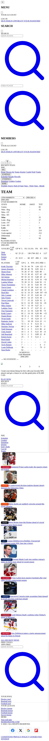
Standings (4, 181)
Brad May (5, 293)
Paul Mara (5, 303)
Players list (10, 172)
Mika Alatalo (6, 306)
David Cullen (6, 342)
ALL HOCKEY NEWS (10, 640)
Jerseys (10, 186)
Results (11, 177)
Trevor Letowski (7, 300)
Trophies (4, 186)
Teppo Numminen (8, 285)
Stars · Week (29, 186)
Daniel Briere (6, 316)
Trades (38, 172)
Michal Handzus (7, 280)
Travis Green (6, 287)
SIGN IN (4, 21)
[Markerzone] (24, 156)
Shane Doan (6, 272)
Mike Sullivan (6, 324)
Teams (17, 172)
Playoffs (17, 177)
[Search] (4, 163)
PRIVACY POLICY (21, 737)
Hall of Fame (19, 186)
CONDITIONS (7, 737)
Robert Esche (3, 258)
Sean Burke (3, 253)
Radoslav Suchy (7, 321)
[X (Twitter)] (20, 730)
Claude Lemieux (7, 290)
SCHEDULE (6, 174)
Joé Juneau (5, 277)
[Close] (2, 12)
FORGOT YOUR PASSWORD (27, 21)
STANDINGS (6, 179)
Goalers (18, 181)
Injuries (23, 172)
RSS (40, 737)
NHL (3, 170)
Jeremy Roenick (7, 269)
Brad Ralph (5, 339)
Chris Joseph (6, 332)
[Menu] (2, 163)
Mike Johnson (6, 274)
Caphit (28, 172)
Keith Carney (6, 313)
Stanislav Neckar (7, 326)
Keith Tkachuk (7, 266)
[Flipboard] (36, 730)
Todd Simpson (6, 329)
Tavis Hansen (6, 345)
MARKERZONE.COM (10, 722)
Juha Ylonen (6, 298)
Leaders (12, 181)
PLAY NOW (6, 379)
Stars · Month (39, 186)
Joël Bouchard (6, 334)
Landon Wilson (7, 282)
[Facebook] (12, 730)
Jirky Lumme (6, 295)
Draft (33, 172)
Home (3, 172)
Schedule (4, 177)
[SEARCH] (24, 83)
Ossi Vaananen (6, 311)
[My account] (10, 163)
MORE (4, 184)
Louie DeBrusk (7, 347)
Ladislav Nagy (6, 308)
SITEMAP (5, 739)
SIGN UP (11, 21)
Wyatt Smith (6, 319)
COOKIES (33, 737)
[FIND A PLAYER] (24, 133)
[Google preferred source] (28, 730)
